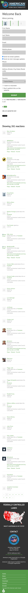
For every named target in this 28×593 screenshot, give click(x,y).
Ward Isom (9, 358)
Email (4, 42)
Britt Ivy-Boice (10, 202)
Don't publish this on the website (12, 89)
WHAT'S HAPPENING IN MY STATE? (14, 526)
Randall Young (10, 394)
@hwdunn (9, 341)
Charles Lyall (10, 319)
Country (4, 78)
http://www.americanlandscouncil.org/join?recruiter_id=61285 (16, 183)
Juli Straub (9, 307)
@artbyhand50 (10, 246)
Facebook (9, 214)
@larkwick (9, 158)
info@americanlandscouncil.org (14, 554)
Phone (4, 62)
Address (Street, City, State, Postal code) (13, 70)
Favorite (18, 151)
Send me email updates (12, 57)
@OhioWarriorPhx (11, 175)
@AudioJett (10, 457)
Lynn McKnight (10, 298)
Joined (5, 106)
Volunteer (5, 581)
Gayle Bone (10, 474)
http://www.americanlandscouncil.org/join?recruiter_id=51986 (16, 349)
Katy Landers (10, 435)
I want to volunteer (10, 86)
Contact (4, 583)
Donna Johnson (11, 288)
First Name (6, 28)
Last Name (6, 35)
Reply (8, 151)
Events (4, 578)
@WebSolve (10, 140)
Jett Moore (9, 448)
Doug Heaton (10, 193)
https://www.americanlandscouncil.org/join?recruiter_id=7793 (16, 166)
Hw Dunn (9, 329)
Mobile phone (7, 49)
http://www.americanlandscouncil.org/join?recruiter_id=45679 (16, 465)
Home (4, 574)
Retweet (13, 151)
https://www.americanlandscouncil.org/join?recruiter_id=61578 (16, 148)
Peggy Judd (10, 368)
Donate (4, 586)
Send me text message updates (14, 59)
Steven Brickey (11, 417)
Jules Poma (10, 426)
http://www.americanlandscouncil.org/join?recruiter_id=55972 (16, 254)
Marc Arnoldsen (11, 131)
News (4, 576)
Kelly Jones (10, 234)
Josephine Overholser (12, 487)
